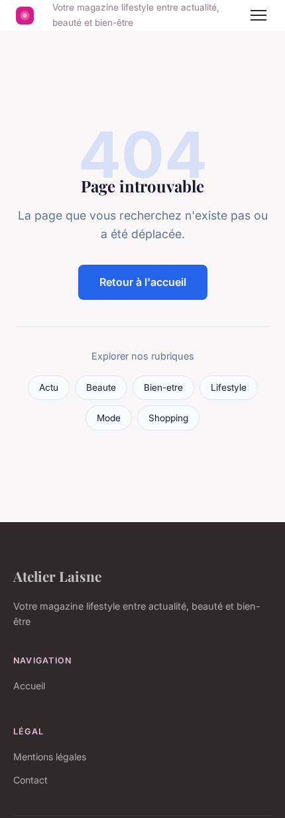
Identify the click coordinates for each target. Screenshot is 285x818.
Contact (30, 779)
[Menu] (258, 15)
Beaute (101, 387)
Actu (48, 387)
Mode (109, 418)
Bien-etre (163, 387)
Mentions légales (49, 756)
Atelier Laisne (57, 576)
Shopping (168, 418)
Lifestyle (229, 387)
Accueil (29, 685)
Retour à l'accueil (142, 282)
